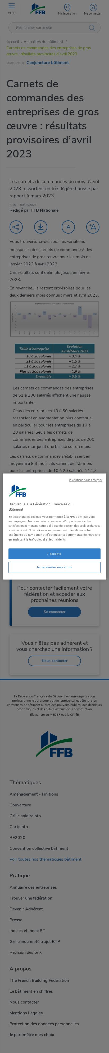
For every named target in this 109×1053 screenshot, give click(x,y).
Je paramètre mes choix (54, 567)
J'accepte (54, 553)
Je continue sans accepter (85, 480)
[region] (54, 526)
